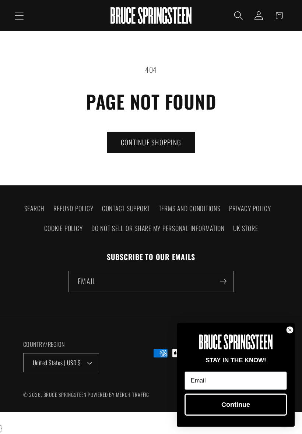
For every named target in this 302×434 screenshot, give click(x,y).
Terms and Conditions (190, 208)
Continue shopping (151, 142)
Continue (235, 404)
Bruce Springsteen (65, 394)
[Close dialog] (290, 330)
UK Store (245, 228)
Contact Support (126, 208)
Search (34, 208)
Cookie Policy (63, 228)
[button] (19, 16)
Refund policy (73, 208)
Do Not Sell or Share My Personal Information (158, 228)
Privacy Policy (250, 208)
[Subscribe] (223, 281)
